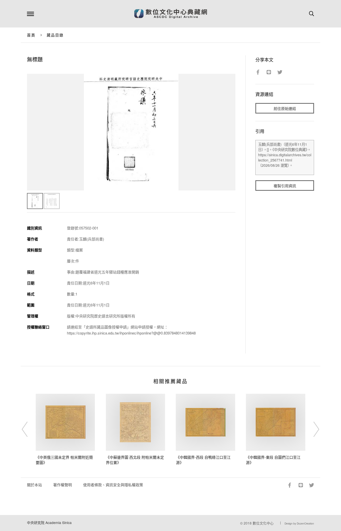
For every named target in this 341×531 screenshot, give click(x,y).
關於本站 (34, 484)
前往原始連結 (285, 108)
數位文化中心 (263, 523)
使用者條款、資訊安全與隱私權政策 (113, 484)
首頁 (31, 35)
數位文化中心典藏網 (170, 13)
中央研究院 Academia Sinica (49, 522)
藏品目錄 (55, 35)
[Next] (311, 429)
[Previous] (29, 429)
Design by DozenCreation (299, 523)
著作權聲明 (62, 484)
